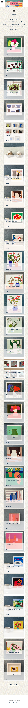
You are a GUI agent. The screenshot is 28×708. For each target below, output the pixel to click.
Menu (3, 2)
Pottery (23, 24)
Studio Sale (15, 24)
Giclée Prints (9, 26)
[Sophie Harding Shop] (14, 6)
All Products (14, 29)
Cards (20, 21)
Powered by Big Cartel (14, 702)
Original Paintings (14, 19)
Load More (13, 684)
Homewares (6, 24)
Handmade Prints (11, 21)
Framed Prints (19, 26)
